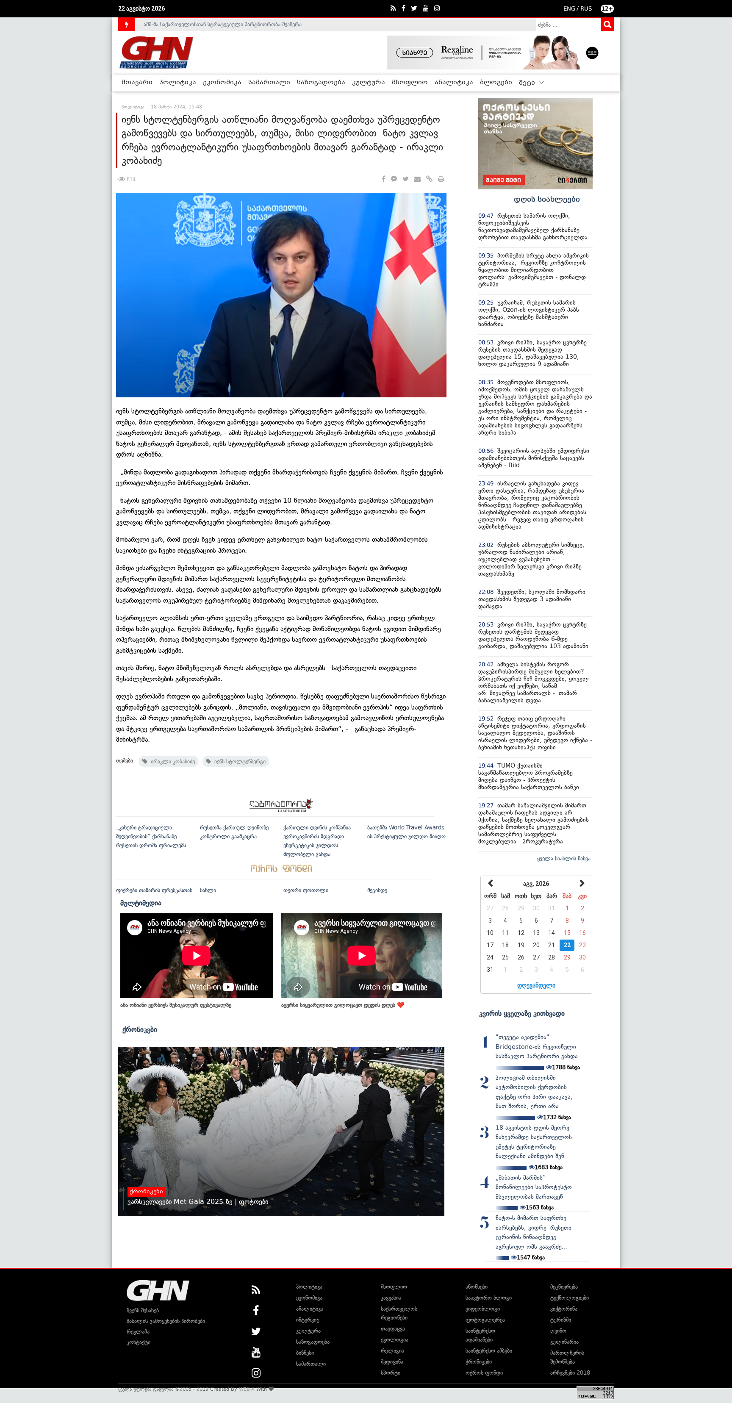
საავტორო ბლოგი (489, 1298)
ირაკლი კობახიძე (171, 761)
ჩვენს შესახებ (143, 1310)
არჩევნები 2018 (570, 1373)
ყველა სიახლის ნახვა (564, 858)
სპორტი (390, 1373)
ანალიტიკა (454, 82)
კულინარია (564, 1342)
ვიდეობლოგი (483, 1309)
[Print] (441, 179)
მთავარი (137, 82)
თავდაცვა (393, 1328)
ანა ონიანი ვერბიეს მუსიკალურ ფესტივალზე (175, 1005)
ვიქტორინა (563, 1309)
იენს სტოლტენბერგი (238, 761)
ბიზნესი (305, 1353)
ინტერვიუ (307, 1320)
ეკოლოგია (394, 1339)
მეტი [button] (528, 83)
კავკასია (391, 1298)
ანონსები (477, 1287)
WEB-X (247, 1389)
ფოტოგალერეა (485, 1320)
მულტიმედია (140, 902)
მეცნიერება (564, 1287)
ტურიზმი (560, 1320)
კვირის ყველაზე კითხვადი (522, 1013)
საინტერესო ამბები (489, 1351)
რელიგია (392, 1351)
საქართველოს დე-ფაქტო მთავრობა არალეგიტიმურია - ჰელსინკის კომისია (238, 25)
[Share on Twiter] (405, 179)
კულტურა (368, 82)
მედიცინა (392, 1362)
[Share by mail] (417, 179)
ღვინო (558, 1331)
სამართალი (269, 82)
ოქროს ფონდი (484, 1373)
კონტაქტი (138, 1342)
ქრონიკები (139, 1029)
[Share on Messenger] (394, 179)
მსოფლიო (410, 82)
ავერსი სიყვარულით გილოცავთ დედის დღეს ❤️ (342, 1005)
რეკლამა (138, 1331)
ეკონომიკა (222, 82)
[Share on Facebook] (384, 179)
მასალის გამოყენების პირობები (166, 1321)
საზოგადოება (321, 82)
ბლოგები (496, 82)
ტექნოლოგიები (569, 1298)
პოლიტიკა (177, 82)
